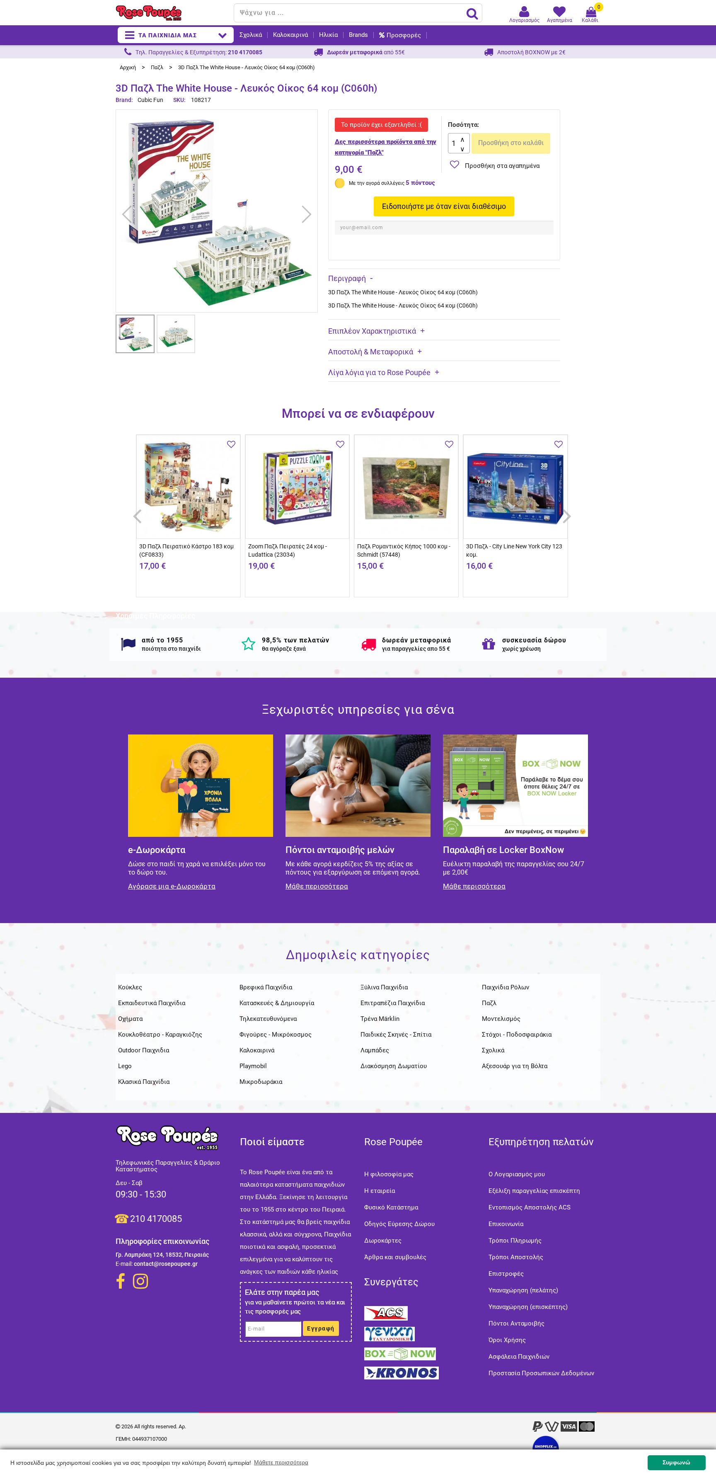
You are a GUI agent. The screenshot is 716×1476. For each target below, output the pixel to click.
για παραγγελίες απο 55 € (416, 648)
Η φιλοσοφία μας (389, 1174)
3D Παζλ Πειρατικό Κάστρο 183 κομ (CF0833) (186, 550)
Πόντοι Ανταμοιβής (516, 1323)
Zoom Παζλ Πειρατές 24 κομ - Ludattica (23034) (287, 550)
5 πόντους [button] (420, 183)
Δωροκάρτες (383, 1240)
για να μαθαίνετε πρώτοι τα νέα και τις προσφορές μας (295, 1307)
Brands (358, 35)
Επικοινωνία (506, 1224)
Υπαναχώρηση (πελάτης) (523, 1290)
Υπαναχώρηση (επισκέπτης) (528, 1307)
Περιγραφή (347, 278)
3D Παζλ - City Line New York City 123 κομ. (514, 550)
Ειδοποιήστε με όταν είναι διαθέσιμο (444, 206)
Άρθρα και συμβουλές (395, 1257)
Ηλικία (328, 35)
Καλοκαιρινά (290, 35)
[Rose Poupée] (171, 13)
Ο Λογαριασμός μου (517, 1174)
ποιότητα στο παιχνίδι (171, 648)
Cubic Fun (150, 100)
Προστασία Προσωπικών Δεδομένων (541, 1373)
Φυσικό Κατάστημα (391, 1207)
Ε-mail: (124, 1263)
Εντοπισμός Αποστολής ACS (530, 1207)
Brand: (125, 100)
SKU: (179, 100)
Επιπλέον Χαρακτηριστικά (372, 331)
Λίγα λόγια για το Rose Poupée (379, 372)
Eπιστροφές (506, 1273)
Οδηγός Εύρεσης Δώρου (399, 1224)
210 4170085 (156, 1219)
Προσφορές (404, 35)
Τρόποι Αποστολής (516, 1257)
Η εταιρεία (379, 1191)
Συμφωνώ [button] (676, 1462)
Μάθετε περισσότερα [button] (281, 1462)
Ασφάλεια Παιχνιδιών (519, 1356)
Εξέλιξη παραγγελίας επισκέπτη (534, 1191)
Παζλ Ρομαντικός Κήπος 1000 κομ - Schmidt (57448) (403, 550)
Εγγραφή (321, 1328)
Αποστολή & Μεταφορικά (370, 351)
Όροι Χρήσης (507, 1340)
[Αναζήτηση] (472, 13)
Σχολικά (250, 35)
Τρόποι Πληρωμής (515, 1240)
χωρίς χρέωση (521, 648)
